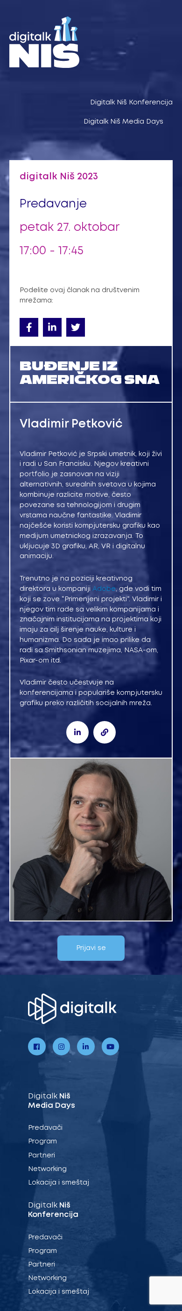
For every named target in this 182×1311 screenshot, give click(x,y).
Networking (47, 1169)
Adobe (104, 589)
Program (42, 1141)
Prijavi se (91, 948)
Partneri (41, 1155)
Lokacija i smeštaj (58, 1182)
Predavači (45, 1128)
